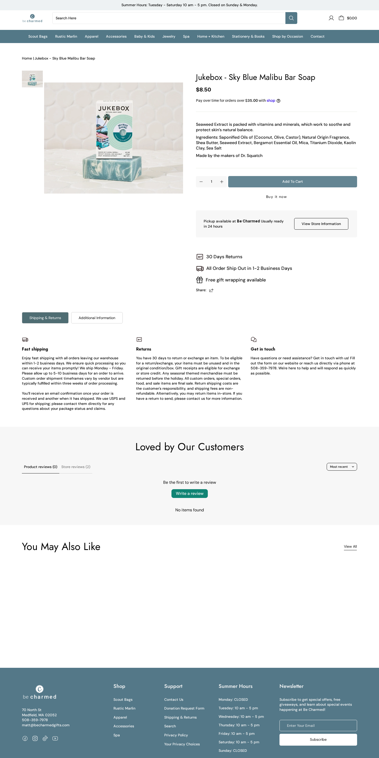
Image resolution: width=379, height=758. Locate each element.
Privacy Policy (176, 735)
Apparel (120, 717)
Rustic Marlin (124, 708)
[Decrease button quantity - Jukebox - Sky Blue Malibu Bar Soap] (201, 182)
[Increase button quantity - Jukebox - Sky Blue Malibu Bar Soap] (222, 182)
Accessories (123, 726)
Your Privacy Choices (182, 744)
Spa (116, 735)
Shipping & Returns (45, 317)
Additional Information (97, 317)
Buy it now (276, 196)
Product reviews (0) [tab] (40, 466)
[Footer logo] (39, 692)
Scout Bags (123, 699)
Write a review (189, 493)
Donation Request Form (184, 708)
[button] (41, 36)
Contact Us (173, 699)
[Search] (291, 18)
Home (27, 58)
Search (170, 726)
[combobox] (169, 18)
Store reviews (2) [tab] (75, 466)
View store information (321, 223)
